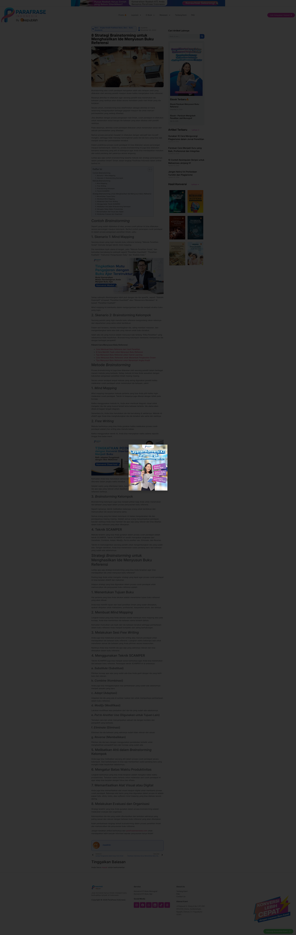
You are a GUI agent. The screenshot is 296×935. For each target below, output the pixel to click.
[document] (148, 467)
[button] (164, 448)
